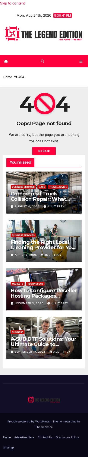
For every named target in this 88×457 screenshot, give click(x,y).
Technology (35, 283)
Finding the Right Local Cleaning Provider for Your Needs (44, 247)
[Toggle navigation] (81, 61)
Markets (17, 283)
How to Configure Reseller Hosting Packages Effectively (44, 295)
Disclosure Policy (67, 437)
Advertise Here (24, 437)
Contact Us (45, 437)
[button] (42, 61)
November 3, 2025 (29, 303)
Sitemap (8, 447)
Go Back (44, 151)
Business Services (23, 187)
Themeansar (43, 427)
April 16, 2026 (26, 254)
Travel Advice (58, 187)
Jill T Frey (56, 206)
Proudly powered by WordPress (29, 421)
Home (7, 77)
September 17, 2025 (31, 351)
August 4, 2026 (28, 206)
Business (17, 332)
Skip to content (12, 3)
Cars (42, 187)
